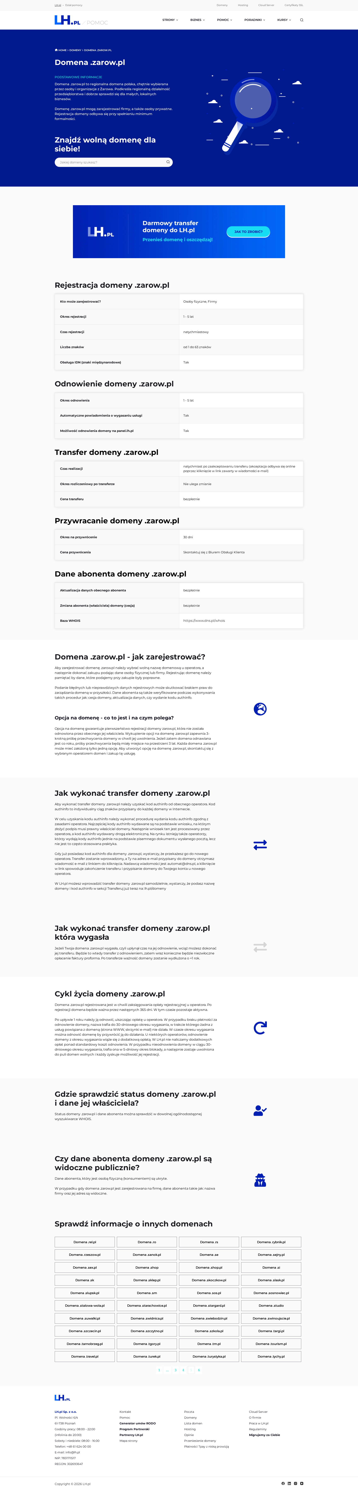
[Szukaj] (301, 20)
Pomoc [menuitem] (223, 20)
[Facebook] (283, 1483)
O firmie (255, 1417)
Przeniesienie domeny (200, 1441)
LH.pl (58, 5)
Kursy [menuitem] (282, 20)
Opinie (189, 1435)
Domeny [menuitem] (222, 5)
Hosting (190, 1429)
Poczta (189, 1412)
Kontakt (125, 1412)
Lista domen (193, 1423)
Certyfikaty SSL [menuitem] (294, 5)
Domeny (190, 1417)
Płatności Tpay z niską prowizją (206, 1446)
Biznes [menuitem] (195, 20)
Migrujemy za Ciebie (264, 1435)
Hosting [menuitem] (243, 5)
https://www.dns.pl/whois (204, 621)
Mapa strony (129, 1441)
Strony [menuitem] (168, 20)
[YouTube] (301, 1483)
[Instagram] (295, 1483)
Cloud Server (258, 1412)
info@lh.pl (72, 1452)
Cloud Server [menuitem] (266, 5)
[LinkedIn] (289, 1483)
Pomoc (125, 1417)
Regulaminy (258, 1429)
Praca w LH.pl (258, 1423)
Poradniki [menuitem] (253, 20)
